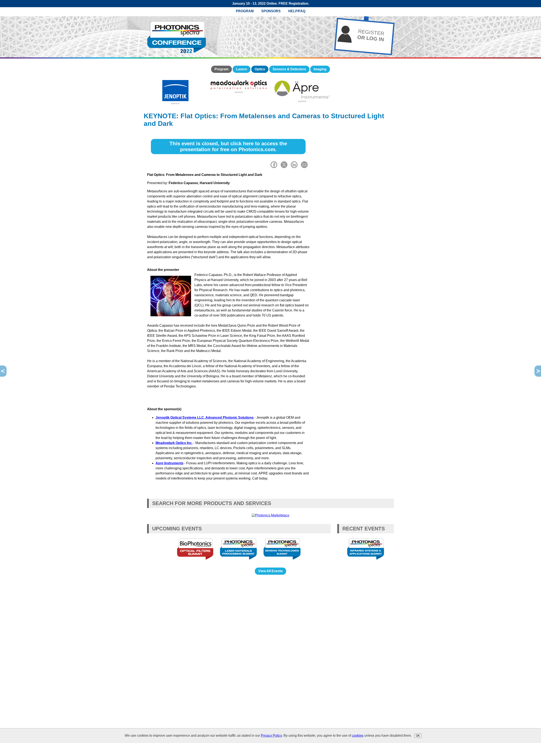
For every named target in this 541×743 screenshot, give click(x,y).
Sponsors (271, 11)
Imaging (320, 69)
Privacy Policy (271, 735)
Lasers (241, 69)
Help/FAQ (296, 11)
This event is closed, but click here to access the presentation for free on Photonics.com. (228, 146)
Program (245, 11)
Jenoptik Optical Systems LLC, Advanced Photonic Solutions (205, 417)
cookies (357, 735)
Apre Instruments (169, 463)
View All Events (270, 571)
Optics (260, 69)
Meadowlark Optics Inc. (174, 443)
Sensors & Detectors (289, 69)
